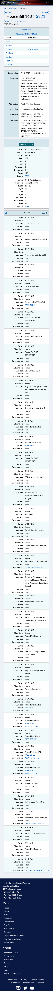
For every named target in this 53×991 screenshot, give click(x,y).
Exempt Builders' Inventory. (15, 21)
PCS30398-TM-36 (34, 567)
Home (4, 8)
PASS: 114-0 (30, 770)
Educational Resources (13, 973)
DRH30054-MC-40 (37, 870)
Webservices (28, 982)
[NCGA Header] (19, 2)
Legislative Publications (14, 935)
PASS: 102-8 (30, 305)
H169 (44, 12)
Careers (7, 963)
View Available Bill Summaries (26, 34)
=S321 (39, 16)
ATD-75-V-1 (32, 758)
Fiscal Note (33, 49)
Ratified (9, 60)
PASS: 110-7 (30, 707)
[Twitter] (25, 988)
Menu (48, 3)
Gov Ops (7, 925)
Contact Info (9, 956)
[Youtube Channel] (32, 988)
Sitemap (40, 982)
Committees (9, 921)
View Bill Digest (26, 30)
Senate (6, 911)
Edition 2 (9, 49)
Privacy (23, 979)
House (6, 908)
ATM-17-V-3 (32, 773)
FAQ (6, 966)
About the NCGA (11, 952)
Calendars (8, 918)
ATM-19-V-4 (32, 726)
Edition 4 (9, 57)
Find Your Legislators (12, 939)
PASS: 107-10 (30, 739)
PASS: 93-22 (30, 755)
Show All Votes (25, 145)
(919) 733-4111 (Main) (12, 895)
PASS (27, 176)
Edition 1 (9, 45)
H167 (8, 12)
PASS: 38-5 (29, 445)
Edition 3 (9, 53)
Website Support (37, 979)
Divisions (7, 932)
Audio (6, 914)
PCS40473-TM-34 (34, 823)
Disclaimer (12, 979)
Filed (8, 41)
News (6, 970)
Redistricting (9, 942)
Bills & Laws (13, 8)
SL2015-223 (11, 64)
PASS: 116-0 (30, 723)
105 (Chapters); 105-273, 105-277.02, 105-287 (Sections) (32, 115)
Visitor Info (8, 959)
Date (44, 213)
